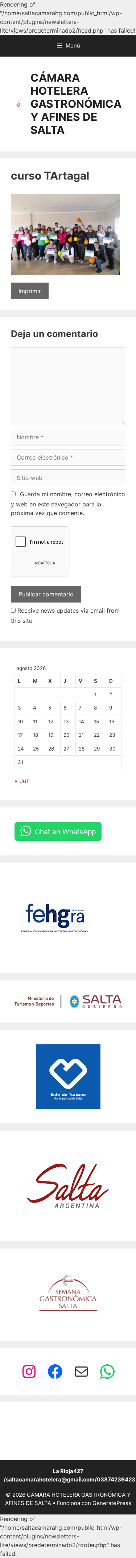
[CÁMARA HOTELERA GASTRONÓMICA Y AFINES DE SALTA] (18, 103)
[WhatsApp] (107, 1371)
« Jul (21, 781)
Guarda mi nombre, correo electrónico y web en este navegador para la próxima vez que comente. (68, 503)
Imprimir (29, 291)
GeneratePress (111, 1503)
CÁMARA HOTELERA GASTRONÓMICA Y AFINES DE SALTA (75, 103)
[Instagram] (29, 1371)
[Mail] (81, 1371)
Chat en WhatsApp (65, 831)
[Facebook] (55, 1371)
